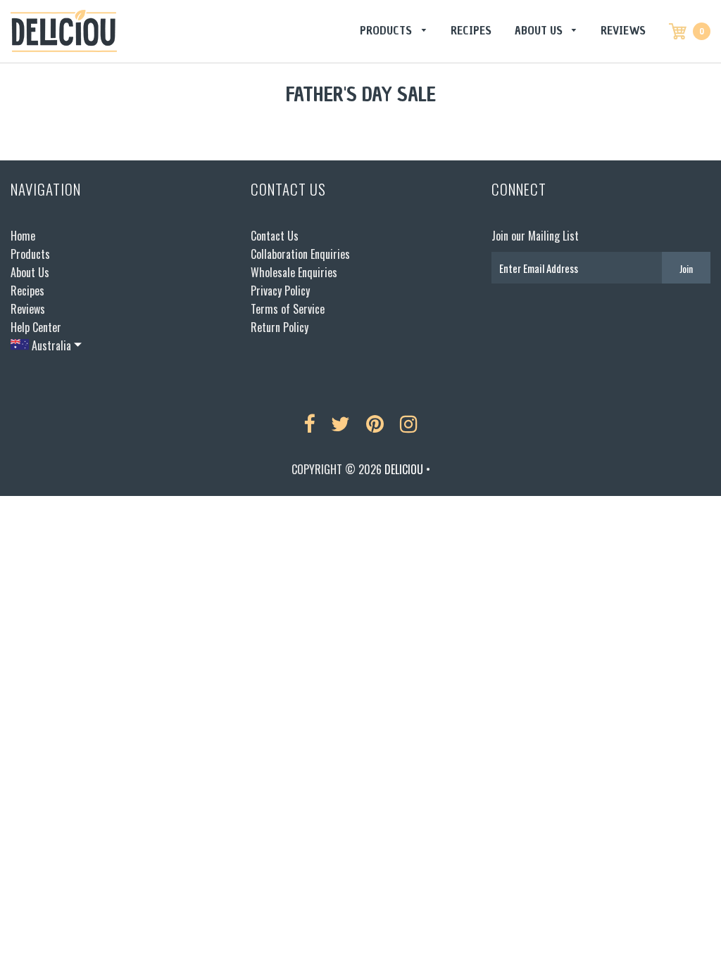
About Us (540, 30)
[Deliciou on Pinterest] (375, 424)
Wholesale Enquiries (294, 272)
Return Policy (279, 327)
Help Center (36, 327)
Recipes (471, 30)
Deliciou (403, 469)
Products (387, 30)
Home (23, 235)
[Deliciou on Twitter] (340, 424)
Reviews (623, 30)
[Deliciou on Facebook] (309, 424)
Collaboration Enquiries (300, 254)
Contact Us (275, 235)
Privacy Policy (280, 290)
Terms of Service (288, 308)
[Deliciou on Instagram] (409, 424)
